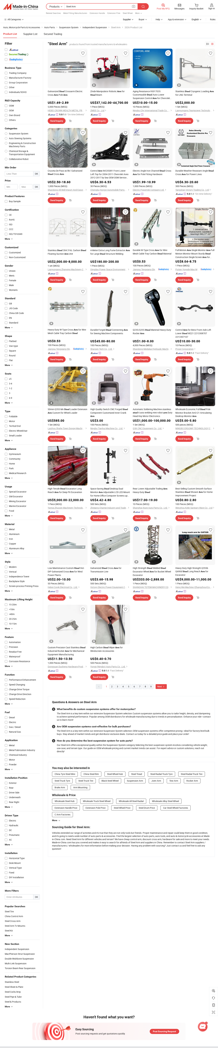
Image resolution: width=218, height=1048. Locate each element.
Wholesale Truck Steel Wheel (96, 801)
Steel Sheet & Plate (14, 986)
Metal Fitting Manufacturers (75, 13)
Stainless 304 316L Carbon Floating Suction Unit (67, 252)
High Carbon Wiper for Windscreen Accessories (106, 649)
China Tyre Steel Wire (65, 774)
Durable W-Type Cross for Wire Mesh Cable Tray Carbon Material (152, 252)
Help (158, 19)
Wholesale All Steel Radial (131, 801)
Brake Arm (60, 787)
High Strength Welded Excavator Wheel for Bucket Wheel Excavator (152, 571)
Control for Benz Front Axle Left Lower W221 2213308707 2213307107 (193, 333)
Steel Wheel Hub (115, 774)
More (54, 820)
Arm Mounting (80, 787)
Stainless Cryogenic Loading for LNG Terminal (194, 93)
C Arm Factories (62, 814)
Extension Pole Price (95, 807)
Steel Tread (136, 774)
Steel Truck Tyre (62, 780)
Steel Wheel (128, 13)
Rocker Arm (192, 780)
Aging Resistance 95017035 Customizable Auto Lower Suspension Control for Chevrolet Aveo (151, 95)
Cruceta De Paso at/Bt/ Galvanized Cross (65, 172)
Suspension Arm (135, 780)
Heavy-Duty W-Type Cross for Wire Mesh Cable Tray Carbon (67, 331)
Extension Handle (97, 13)
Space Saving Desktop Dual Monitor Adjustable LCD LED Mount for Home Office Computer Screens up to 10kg (110, 492)
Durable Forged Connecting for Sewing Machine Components (109, 331)
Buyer (141, 19)
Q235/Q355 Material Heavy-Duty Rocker (152, 331)
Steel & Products (13, 1001)
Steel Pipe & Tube (13, 996)
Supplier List (30, 34)
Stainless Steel (12, 981)
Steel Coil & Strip (13, 991)
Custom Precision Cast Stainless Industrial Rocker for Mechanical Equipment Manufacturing (67, 651)
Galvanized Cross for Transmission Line (105, 569)
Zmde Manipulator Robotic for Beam (107, 93)
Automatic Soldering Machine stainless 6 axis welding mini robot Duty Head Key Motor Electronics (152, 413)
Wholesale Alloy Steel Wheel (165, 801)
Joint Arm (156, 780)
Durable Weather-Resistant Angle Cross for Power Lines (194, 172)
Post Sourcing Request (164, 1031)
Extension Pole (113, 13)
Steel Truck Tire (85, 780)
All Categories (14, 19)
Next (159, 686)
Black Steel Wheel (110, 780)
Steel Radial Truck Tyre (161, 774)
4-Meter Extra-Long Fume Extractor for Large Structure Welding (110, 252)
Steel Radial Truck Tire (191, 774)
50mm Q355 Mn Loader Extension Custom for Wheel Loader (67, 411)
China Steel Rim (91, 774)
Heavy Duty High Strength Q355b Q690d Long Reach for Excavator (191, 571)
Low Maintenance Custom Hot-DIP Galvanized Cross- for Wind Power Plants (66, 571)
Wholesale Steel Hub (65, 801)
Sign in (211, 8)
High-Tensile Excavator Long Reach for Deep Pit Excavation (65, 490)
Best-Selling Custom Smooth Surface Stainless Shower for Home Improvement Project (194, 492)
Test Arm (173, 780)
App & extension (176, 19)
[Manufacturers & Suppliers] (20, 6)
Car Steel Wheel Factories (175, 807)
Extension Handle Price (66, 807)
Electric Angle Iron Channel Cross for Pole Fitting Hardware (152, 172)
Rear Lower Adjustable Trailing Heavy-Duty (150, 490)
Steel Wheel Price (122, 807)
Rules (212, 19)
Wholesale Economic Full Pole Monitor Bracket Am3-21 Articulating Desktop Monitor (193, 413)
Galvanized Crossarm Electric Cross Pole (65, 93)
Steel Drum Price (147, 807)
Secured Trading (53, 34)
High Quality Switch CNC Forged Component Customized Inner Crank (109, 412)
